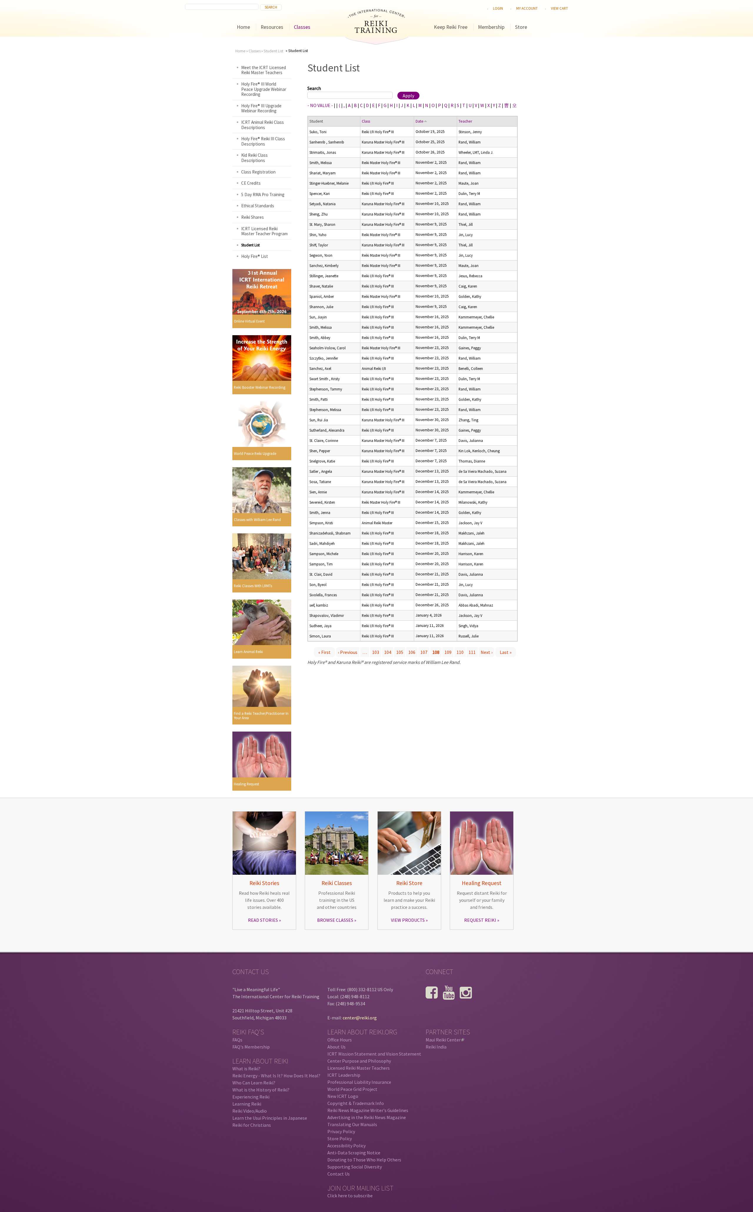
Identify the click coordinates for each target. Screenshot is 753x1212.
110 (460, 652)
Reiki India (436, 1047)
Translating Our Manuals (352, 1124)
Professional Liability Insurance (359, 1082)
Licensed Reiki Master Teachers (358, 1068)
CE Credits (251, 183)
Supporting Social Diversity (354, 1167)
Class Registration (258, 172)
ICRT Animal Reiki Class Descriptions (262, 124)
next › (486, 652)
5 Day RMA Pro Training (262, 194)
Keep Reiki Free (450, 27)
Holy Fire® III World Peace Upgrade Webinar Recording (263, 89)
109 (448, 652)
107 (423, 652)
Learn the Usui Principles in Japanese (269, 1118)
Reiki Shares (252, 217)
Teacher (465, 121)
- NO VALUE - (320, 105)
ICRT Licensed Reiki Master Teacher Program (264, 231)
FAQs (237, 1040)
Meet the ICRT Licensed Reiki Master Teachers (263, 70)
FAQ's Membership (251, 1047)
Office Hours (339, 1040)
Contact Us (338, 1174)
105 (399, 652)
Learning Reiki (246, 1104)
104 (387, 652)
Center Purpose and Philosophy (359, 1061)
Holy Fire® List (254, 256)
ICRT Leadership (343, 1075)
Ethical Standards (257, 205)
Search (314, 88)
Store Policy (339, 1138)
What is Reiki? (246, 1068)
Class (366, 121)
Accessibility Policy (346, 1145)
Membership (491, 27)
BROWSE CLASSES (335, 920)
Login (498, 8)
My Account (527, 8)
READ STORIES (263, 920)
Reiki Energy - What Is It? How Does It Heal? (276, 1076)
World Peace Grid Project (352, 1089)
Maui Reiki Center (444, 1040)
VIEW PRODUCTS (408, 920)
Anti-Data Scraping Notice (353, 1153)
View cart (559, 8)
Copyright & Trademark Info (355, 1103)
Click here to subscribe (350, 1195)
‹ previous (347, 652)
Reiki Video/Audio (249, 1111)
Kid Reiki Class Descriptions (254, 157)
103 (375, 652)
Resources (272, 27)
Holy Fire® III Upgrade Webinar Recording (261, 108)
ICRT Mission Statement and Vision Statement (374, 1054)
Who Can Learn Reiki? (253, 1083)
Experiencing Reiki (250, 1097)
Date (420, 121)
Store (521, 27)
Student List (273, 51)
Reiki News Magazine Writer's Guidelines (367, 1110)
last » (506, 652)
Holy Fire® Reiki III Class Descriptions (263, 141)
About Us (336, 1047)
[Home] (376, 31)
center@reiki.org (360, 1018)
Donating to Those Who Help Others (364, 1160)
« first (324, 652)
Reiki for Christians (251, 1125)
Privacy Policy (341, 1131)
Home (243, 27)
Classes (302, 27)
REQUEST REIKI (480, 920)
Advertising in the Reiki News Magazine (366, 1117)
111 (472, 652)
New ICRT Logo (342, 1096)
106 (411, 652)
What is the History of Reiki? (260, 1090)
